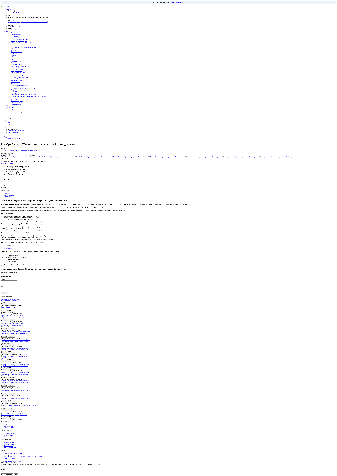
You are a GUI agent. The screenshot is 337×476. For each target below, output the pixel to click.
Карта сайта (7, 436)
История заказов (9, 444)
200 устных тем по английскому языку (12, 317)
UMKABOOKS (12, 30)
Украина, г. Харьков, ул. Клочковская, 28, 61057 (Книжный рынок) (28, 22)
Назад (3, 469)
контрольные (8, 248)
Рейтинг (3, 283)
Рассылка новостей (10, 447)
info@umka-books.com (14, 26)
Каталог (6, 31)
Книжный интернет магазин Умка (11, 461)
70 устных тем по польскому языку (11, 325)
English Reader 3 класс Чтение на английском (14, 358)
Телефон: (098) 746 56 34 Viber (13, 453)
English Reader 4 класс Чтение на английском (14, 366)
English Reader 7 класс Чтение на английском (14, 382)
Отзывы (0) (7, 196)
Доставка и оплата (9, 107)
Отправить (4, 293)
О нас (6, 105)
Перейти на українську (177, 2)
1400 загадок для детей (7, 309)
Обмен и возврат (9, 109)
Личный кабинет (9, 442)
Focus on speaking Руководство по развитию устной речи (18, 406)
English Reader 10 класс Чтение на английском (14, 333)
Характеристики (9, 195)
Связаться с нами (9, 433)
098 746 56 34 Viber (13, 12)
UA (9, 124)
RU (9, 123)
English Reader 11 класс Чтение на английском (14, 341)
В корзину (4, 155)
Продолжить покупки (6, 474)
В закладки (33, 155)
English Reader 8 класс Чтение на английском (14, 390)
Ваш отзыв (4, 286)
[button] (7, 115)
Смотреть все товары (7, 163)
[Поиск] (21, 112)
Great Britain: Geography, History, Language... (14, 415)
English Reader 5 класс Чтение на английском (14, 374)
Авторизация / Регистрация (16, 130)
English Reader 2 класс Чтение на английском (14, 349)
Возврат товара (8, 435)
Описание (7, 193)
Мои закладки (8, 446)
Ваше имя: (4, 279)
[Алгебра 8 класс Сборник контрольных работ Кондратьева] (19, 150)
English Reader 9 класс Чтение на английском (14, 398)
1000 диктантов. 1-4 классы (9, 300)
